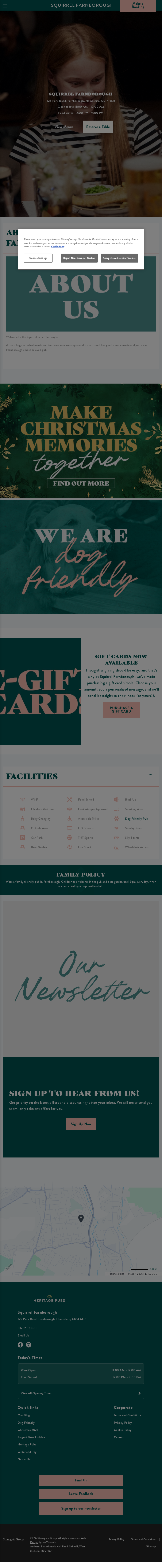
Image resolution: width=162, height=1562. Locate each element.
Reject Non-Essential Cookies (79, 258)
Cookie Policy (57, 246)
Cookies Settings (38, 258)
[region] (81, 249)
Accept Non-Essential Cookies (119, 258)
